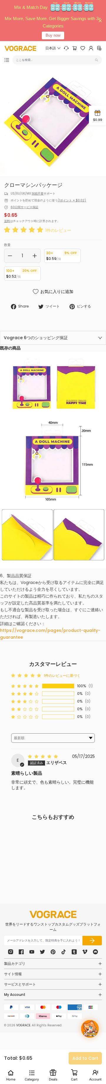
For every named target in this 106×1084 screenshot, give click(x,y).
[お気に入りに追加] (38, 858)
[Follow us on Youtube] (32, 952)
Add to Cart (85, 1058)
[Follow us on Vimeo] (85, 952)
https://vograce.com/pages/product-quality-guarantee (50, 633)
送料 (7, 221)
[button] (24, 230)
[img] (43, 756)
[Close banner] (100, 20)
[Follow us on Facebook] (21, 952)
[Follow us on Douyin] (64, 952)
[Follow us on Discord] (95, 952)
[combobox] (55, 60)
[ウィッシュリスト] (82, 48)
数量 (7, 244)
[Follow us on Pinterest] (53, 952)
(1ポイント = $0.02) (72, 200)
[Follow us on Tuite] (42, 952)
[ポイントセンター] (99, 48)
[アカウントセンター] (91, 48)
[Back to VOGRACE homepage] (53, 914)
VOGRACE (23, 1025)
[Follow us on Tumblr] (74, 952)
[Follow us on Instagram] (11, 952)
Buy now (53, 35)
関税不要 (38, 193)
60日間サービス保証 (24, 207)
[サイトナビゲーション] (6, 60)
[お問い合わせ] (66, 48)
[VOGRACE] (20, 48)
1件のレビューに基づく (62, 675)
